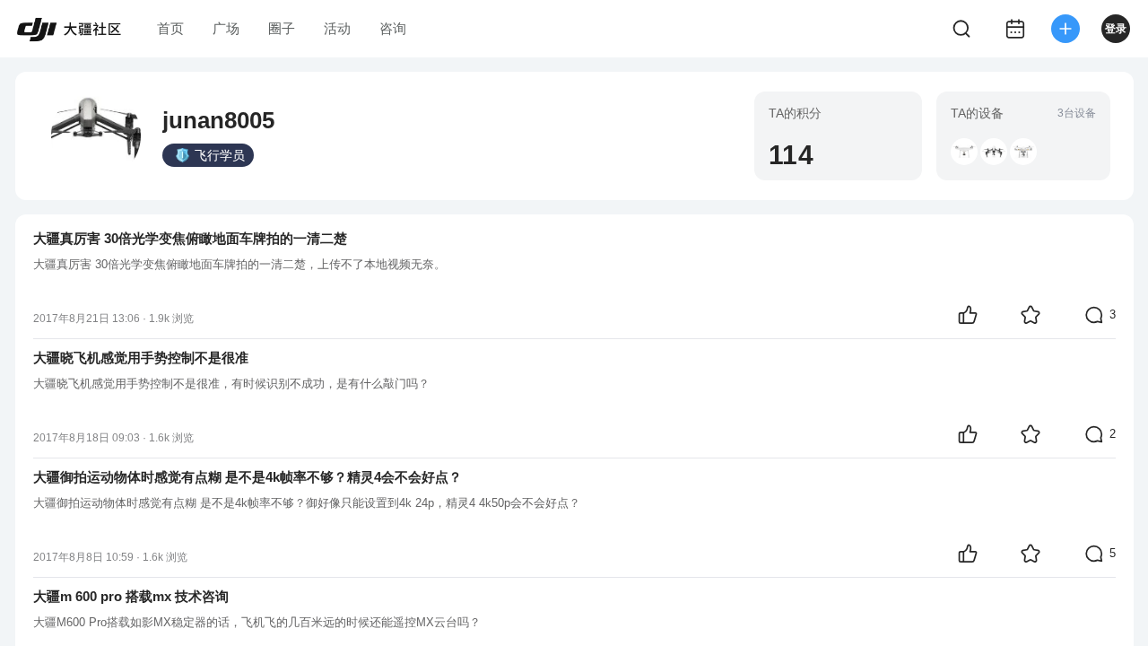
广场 (226, 28)
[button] (964, 151)
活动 (337, 28)
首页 (170, 28)
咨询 (392, 28)
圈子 (281, 28)
